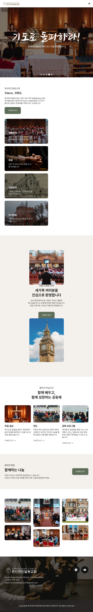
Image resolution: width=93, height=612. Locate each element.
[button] (89, 3)
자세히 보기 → (10, 440)
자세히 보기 (12, 110)
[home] (11, 3)
